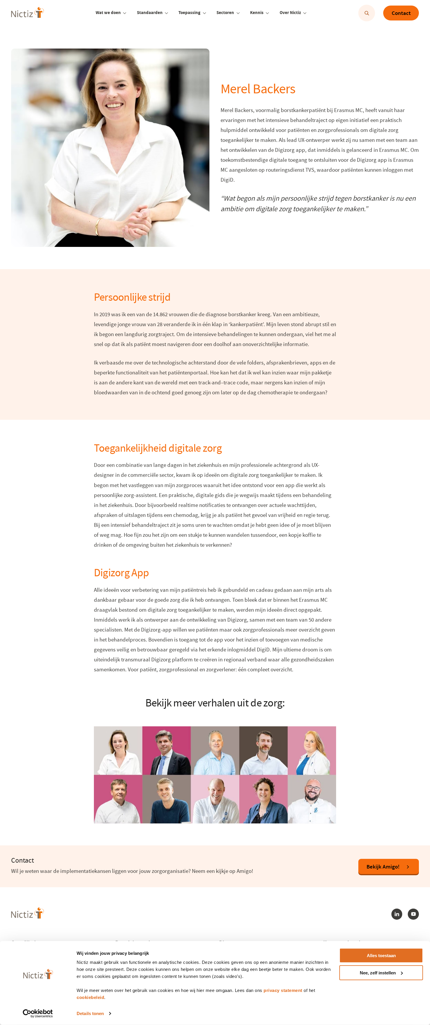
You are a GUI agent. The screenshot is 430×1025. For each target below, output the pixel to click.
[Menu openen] (124, 13)
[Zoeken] (366, 13)
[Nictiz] (27, 12)
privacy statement (283, 990)
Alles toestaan (381, 955)
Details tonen (90, 1013)
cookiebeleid (90, 997)
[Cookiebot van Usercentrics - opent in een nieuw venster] (37, 1013)
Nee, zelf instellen (378, 972)
